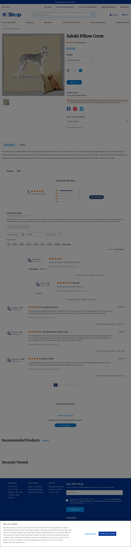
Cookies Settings (90, 533)
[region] (65, 534)
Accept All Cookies (107, 533)
